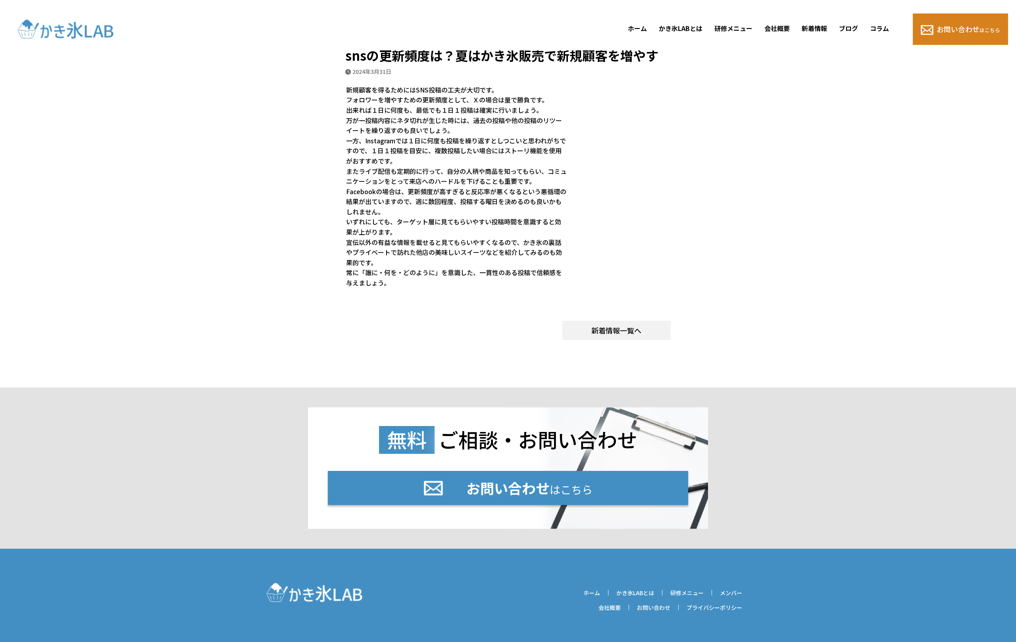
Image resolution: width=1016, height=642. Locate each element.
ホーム (637, 28)
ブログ (848, 28)
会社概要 (777, 28)
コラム (879, 28)
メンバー (731, 593)
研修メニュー (733, 28)
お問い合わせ (968, 29)
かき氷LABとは (680, 28)
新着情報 (814, 28)
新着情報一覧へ (616, 330)
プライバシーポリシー (714, 607)
